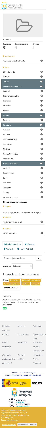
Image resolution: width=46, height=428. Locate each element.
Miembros (30, 244)
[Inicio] (12, 5)
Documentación (23, 334)
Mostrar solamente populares (15, 202)
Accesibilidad (22, 342)
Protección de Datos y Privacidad (38, 359)
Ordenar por (7, 266)
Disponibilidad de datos (39, 336)
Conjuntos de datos (13, 244)
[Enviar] (39, 258)
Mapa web (21, 326)
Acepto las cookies (9, 424)
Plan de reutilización (6, 344)
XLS (4, 308)
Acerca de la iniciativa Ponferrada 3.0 (38, 346)
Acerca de (10, 249)
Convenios (7, 296)
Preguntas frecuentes (6, 328)
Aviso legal (37, 326)
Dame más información (10, 420)
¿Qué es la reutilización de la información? (8, 359)
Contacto (5, 334)
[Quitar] (18, 280)
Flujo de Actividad (26, 249)
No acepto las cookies (27, 425)
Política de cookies (21, 357)
